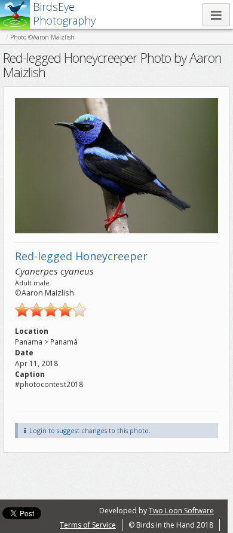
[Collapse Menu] (216, 14)
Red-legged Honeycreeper (81, 256)
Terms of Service (88, 525)
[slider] (51, 310)
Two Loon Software (181, 510)
